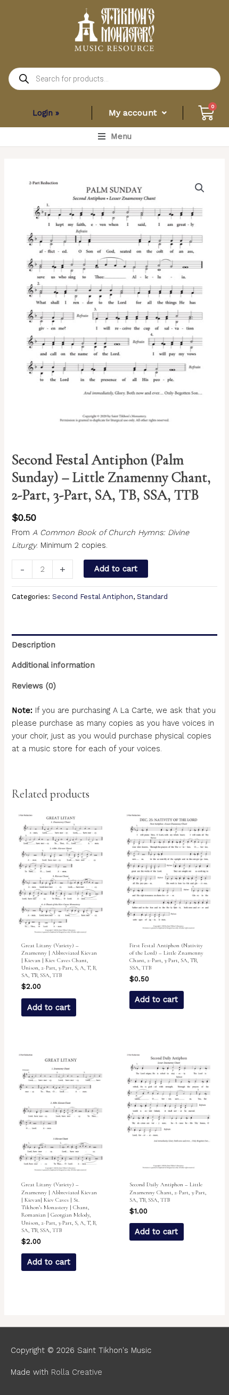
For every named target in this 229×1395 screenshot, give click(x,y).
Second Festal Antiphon (92, 597)
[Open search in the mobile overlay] (114, 79)
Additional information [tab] (53, 665)
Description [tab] (33, 645)
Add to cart (115, 568)
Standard (152, 597)
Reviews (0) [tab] (34, 686)
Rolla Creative (76, 1372)
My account (133, 113)
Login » (45, 113)
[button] (114, 136)
